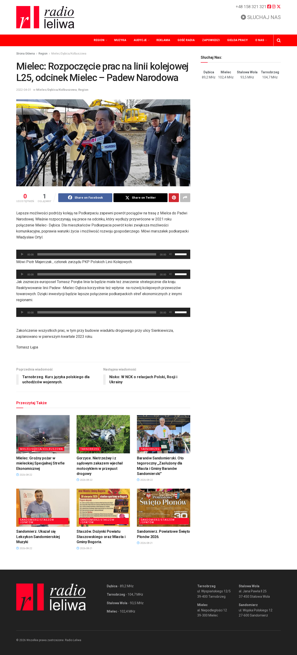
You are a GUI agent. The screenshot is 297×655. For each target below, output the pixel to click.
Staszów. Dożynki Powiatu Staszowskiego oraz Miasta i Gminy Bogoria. (101, 536)
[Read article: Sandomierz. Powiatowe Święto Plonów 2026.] (163, 508)
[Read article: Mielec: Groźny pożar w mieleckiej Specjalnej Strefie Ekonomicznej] (43, 434)
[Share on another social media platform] (185, 197)
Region (99, 40)
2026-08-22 (25, 474)
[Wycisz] (170, 254)
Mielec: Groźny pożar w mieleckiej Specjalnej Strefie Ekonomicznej (40, 463)
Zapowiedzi (211, 40)
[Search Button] (279, 40)
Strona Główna (25, 53)
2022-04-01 (23, 89)
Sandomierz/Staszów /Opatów (37, 521)
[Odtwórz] (22, 254)
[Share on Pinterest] (174, 197)
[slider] (181, 254)
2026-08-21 (85, 548)
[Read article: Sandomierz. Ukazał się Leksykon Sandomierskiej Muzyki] (43, 508)
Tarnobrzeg (89, 449)
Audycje (140, 40)
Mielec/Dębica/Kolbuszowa (68, 53)
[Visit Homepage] (45, 17)
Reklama (163, 40)
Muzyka (120, 40)
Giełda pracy (237, 40)
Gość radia (186, 40)
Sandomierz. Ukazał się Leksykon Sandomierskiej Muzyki (38, 536)
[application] (103, 254)
